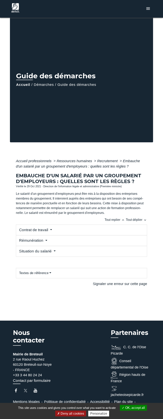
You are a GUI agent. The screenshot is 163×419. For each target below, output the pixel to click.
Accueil (23, 85)
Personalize (98, 413)
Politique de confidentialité (65, 402)
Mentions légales (26, 402)
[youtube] (37, 390)
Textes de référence (34, 273)
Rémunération (31, 240)
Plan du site (123, 402)
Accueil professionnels (34, 161)
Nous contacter (29, 336)
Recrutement (108, 161)
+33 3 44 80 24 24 (27, 375)
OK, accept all (134, 407)
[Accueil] (35, 8)
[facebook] (18, 390)
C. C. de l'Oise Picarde (128, 350)
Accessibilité (100, 402)
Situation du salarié (36, 251)
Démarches (44, 85)
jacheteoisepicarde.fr (127, 395)
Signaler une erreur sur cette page (120, 284)
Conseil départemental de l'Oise (129, 364)
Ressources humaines (75, 161)
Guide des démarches (76, 85)
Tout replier (115, 219)
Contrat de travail (34, 230)
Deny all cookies (72, 413)
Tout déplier (136, 219)
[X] (27, 390)
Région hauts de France (128, 378)
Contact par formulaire (32, 380)
